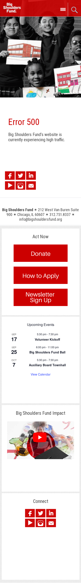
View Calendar (41, 374)
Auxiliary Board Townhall (47, 365)
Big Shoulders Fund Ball (47, 352)
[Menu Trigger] (63, 9)
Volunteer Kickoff (47, 339)
